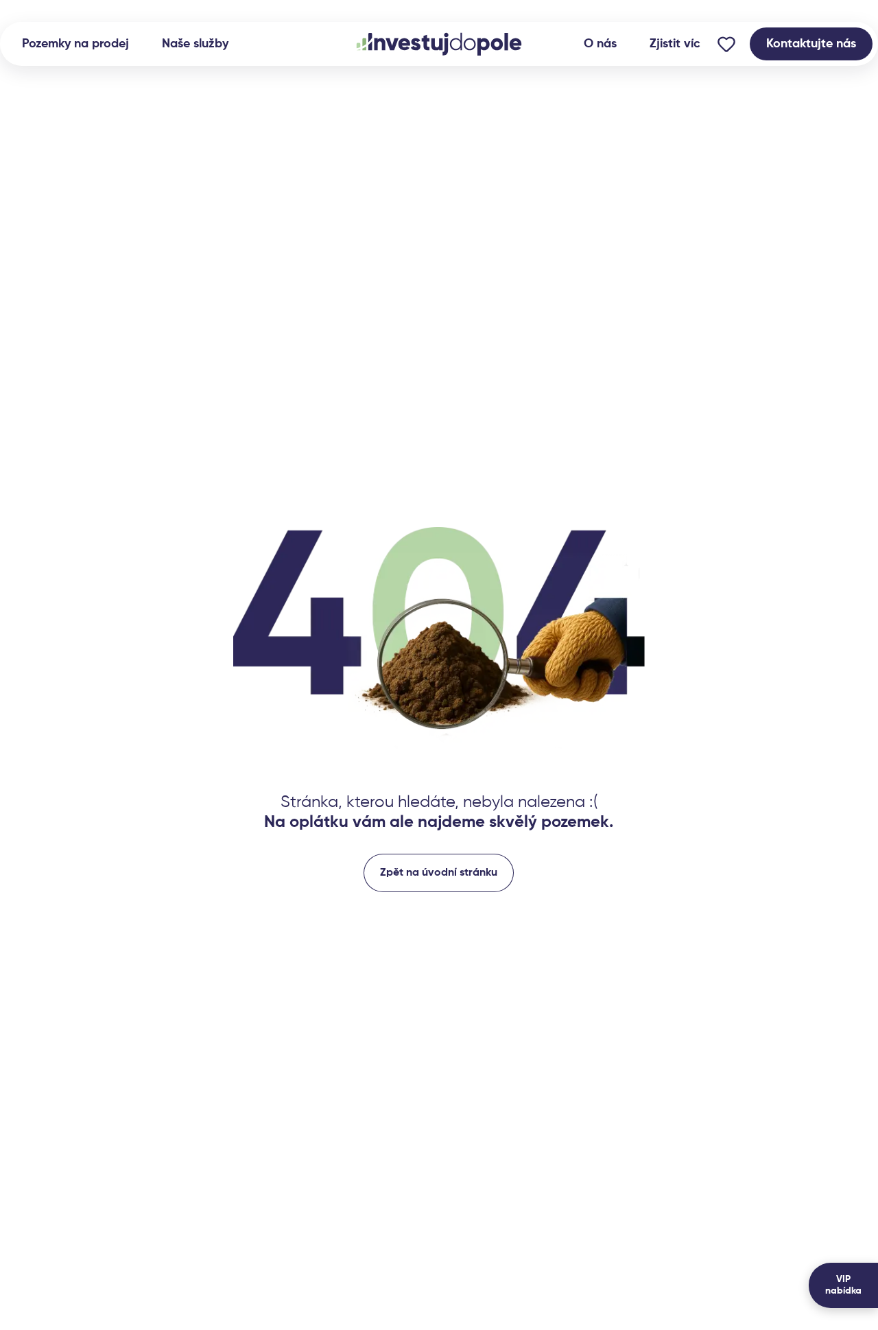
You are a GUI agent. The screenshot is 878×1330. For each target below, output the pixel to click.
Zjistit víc (675, 44)
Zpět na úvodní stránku (438, 872)
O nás (600, 44)
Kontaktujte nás (811, 44)
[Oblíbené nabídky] (726, 43)
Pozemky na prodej (75, 44)
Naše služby (195, 44)
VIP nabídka (843, 1285)
